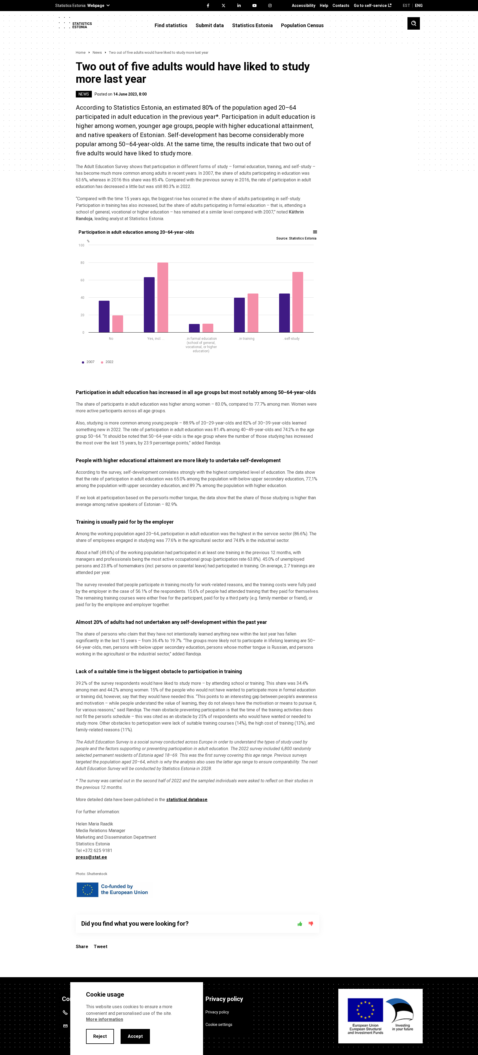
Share (82, 946)
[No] (311, 924)
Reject (100, 1036)
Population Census (302, 25)
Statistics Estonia (252, 25)
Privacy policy (217, 1012)
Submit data (210, 25)
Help (324, 6)
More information (104, 1019)
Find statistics (171, 25)
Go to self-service (370, 6)
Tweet (100, 946)
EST (406, 5)
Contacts (340, 6)
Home (80, 52)
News (97, 52)
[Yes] (300, 924)
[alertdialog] (136, 1018)
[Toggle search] (414, 23)
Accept (135, 1036)
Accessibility (303, 6)
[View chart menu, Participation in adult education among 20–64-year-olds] (315, 232)
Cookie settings (219, 1024)
